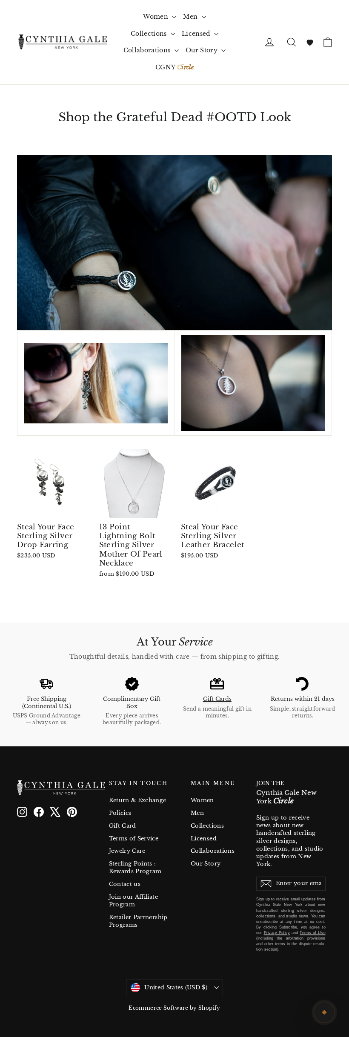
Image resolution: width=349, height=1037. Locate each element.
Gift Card (122, 825)
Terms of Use (312, 933)
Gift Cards (217, 699)
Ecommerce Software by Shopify (174, 1008)
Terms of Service (134, 838)
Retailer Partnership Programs (138, 921)
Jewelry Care (127, 850)
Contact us (125, 884)
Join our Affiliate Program (133, 900)
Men (191, 16)
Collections (150, 33)
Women (156, 16)
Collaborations (147, 50)
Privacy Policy (277, 933)
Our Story (203, 50)
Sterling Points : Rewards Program (135, 867)
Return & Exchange (137, 800)
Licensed (197, 33)
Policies (120, 813)
